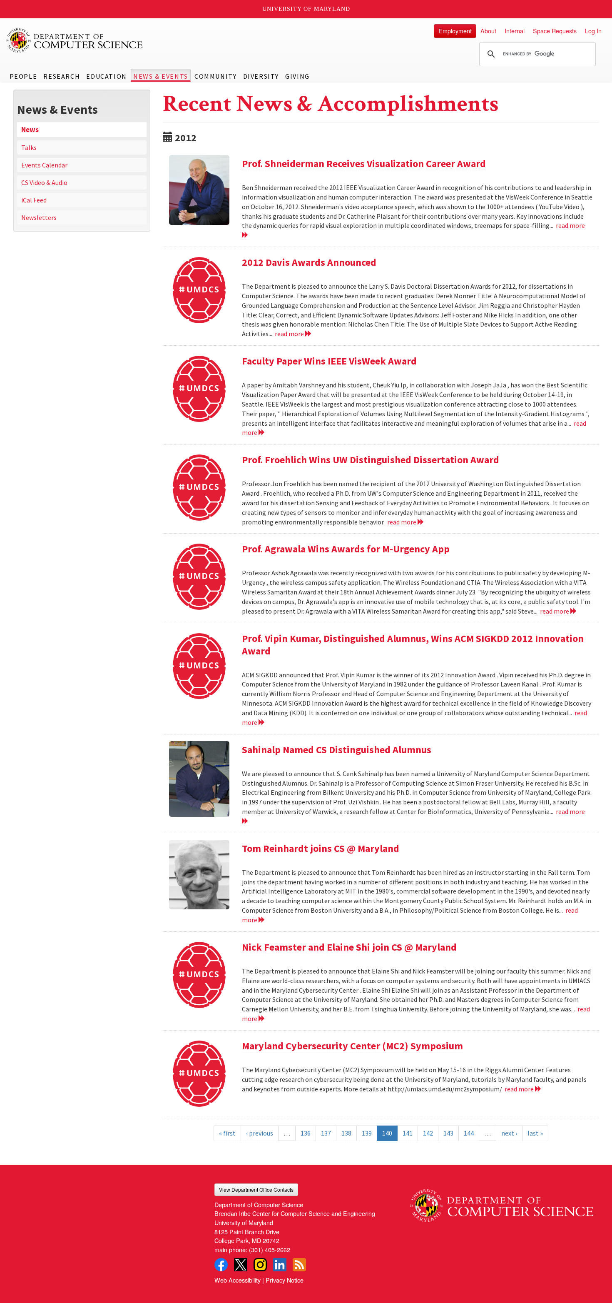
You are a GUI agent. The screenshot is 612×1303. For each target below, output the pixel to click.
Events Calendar (44, 165)
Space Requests (555, 30)
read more (290, 333)
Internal (515, 30)
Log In (593, 30)
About (488, 30)
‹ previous (259, 1133)
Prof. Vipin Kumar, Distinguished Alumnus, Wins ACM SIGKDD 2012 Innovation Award (413, 644)
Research (61, 76)
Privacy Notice (285, 1280)
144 (469, 1133)
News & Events (160, 76)
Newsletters (39, 217)
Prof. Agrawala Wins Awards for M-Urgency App (346, 548)
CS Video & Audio (44, 182)
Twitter (240, 1264)
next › (509, 1133)
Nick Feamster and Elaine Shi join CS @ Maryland (349, 947)
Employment (455, 30)
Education (106, 76)
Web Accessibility (237, 1280)
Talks (29, 147)
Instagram (260, 1264)
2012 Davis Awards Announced (309, 262)
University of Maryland (306, 9)
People (23, 76)
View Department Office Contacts (256, 1189)
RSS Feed (299, 1264)
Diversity (261, 76)
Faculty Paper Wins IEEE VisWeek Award (329, 360)
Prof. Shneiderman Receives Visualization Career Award (364, 163)
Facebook (221, 1264)
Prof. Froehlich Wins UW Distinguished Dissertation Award (370, 459)
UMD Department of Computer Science (75, 40)
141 (408, 1133)
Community (215, 76)
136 (306, 1133)
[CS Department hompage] (501, 1202)
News (30, 129)
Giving (297, 76)
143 (448, 1133)
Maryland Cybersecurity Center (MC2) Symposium (352, 1045)
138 (346, 1133)
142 (428, 1133)
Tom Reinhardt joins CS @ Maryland (320, 848)
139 (367, 1133)
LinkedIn (279, 1264)
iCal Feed (34, 200)
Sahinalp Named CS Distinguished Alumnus (336, 749)
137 (326, 1133)
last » (535, 1133)
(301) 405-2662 (269, 1249)
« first (227, 1133)
